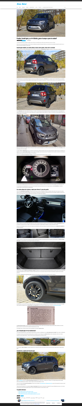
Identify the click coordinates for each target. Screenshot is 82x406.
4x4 (22, 397)
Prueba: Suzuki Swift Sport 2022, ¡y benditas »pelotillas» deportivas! (27, 392)
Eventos (40, 7)
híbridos (36, 397)
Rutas (36, 7)
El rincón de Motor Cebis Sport (48, 7)
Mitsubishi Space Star (49, 383)
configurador (21, 380)
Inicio (20, 7)
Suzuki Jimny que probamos (57, 305)
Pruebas (23, 7)
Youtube (65, 0)
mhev (41, 397)
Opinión (27, 7)
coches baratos (28, 397)
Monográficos (32, 7)
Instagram (64, 0)
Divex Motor (29, 40)
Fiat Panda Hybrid (42, 383)
